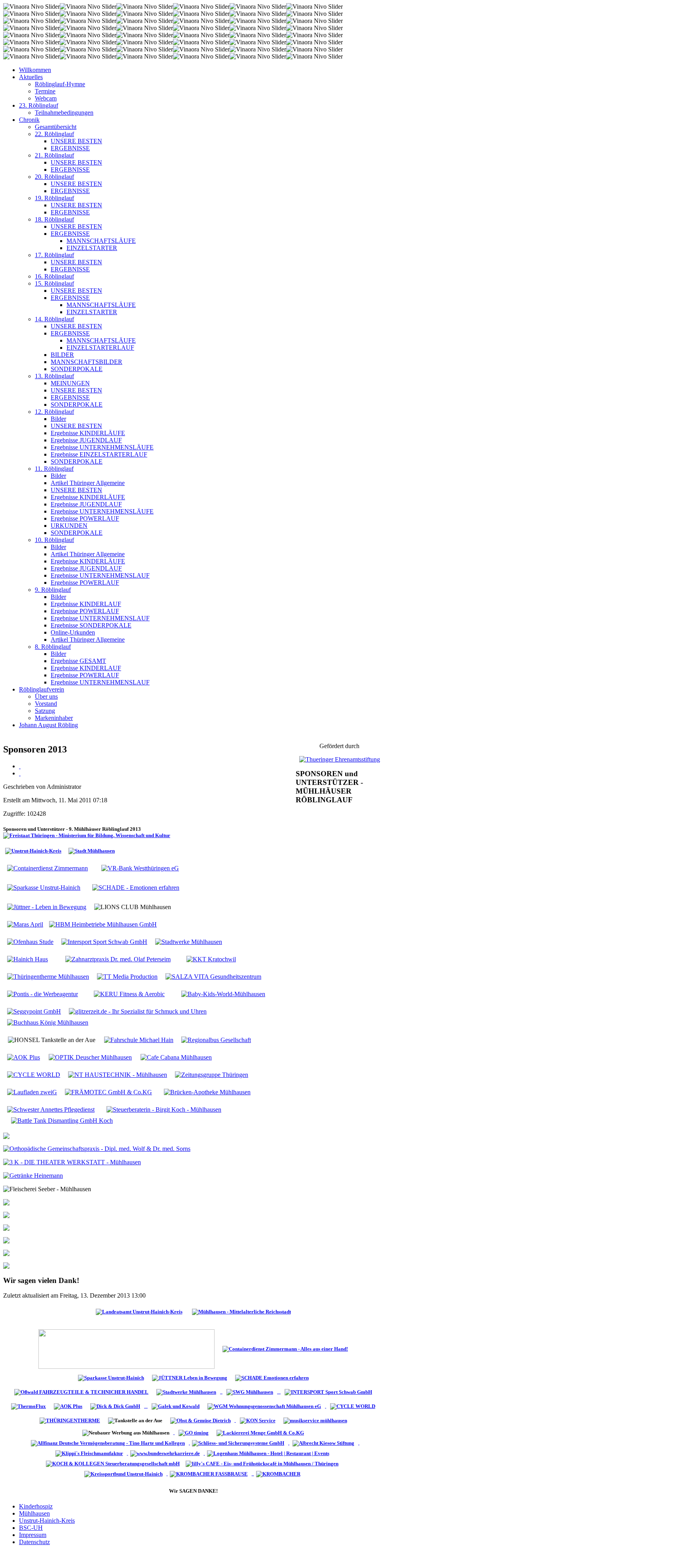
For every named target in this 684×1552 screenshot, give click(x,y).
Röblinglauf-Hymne (60, 84)
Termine (45, 91)
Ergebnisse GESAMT (78, 661)
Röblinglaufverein (41, 689)
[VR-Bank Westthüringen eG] (140, 867)
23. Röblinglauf (38, 105)
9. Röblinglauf (53, 589)
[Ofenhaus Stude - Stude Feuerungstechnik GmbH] (30, 941)
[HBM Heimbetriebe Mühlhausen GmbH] (103, 924)
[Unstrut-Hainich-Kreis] (33, 850)
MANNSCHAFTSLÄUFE (101, 240)
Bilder (58, 418)
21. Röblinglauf (54, 155)
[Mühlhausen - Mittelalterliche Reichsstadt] (241, 1311)
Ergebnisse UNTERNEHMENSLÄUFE (102, 447)
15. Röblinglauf (54, 283)
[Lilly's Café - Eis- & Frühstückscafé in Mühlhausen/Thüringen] (263, 1463)
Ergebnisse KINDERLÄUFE (88, 433)
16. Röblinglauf (54, 276)
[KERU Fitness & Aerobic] (129, 993)
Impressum (32, 1534)
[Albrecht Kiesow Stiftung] (325, 1443)
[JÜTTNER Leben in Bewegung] (189, 1377)
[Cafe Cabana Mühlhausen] (138, 1039)
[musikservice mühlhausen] (315, 1420)
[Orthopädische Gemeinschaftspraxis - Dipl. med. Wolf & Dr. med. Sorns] (96, 1148)
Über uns (46, 696)
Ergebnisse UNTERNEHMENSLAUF (100, 575)
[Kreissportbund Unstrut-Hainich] (125, 1473)
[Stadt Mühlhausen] (92, 850)
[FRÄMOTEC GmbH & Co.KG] (108, 1091)
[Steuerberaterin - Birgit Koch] (164, 1109)
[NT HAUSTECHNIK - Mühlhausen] (117, 1074)
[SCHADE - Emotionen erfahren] (135, 887)
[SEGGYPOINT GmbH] (34, 1011)
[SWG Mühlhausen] (299, 1392)
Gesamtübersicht (55, 126)
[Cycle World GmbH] (352, 1406)
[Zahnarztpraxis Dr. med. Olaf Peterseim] (117, 958)
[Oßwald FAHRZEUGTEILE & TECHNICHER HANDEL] (81, 1392)
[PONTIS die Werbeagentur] (42, 993)
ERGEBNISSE (70, 148)
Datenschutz (34, 1542)
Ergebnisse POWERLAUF (85, 518)
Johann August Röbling (48, 725)
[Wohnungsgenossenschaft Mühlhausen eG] (264, 1406)
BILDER (62, 354)
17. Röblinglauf (54, 255)
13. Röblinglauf (54, 376)
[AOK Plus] (23, 1057)
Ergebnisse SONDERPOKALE (91, 625)
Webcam (46, 98)
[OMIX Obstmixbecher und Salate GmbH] (257, 1420)
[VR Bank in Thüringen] (126, 1348)
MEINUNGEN (70, 383)
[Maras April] (25, 924)
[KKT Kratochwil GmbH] (211, 958)
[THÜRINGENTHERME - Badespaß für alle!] (70, 1420)
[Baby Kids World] (223, 993)
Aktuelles (31, 77)
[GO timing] (194, 1432)
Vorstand (46, 703)
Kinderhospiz (36, 1506)
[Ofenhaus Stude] (221, 1392)
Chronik (29, 119)
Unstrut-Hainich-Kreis (47, 1520)
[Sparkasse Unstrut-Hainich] (43, 887)
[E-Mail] (20, 773)
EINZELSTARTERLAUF (100, 347)
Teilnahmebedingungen (64, 112)
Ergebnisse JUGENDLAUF (86, 440)
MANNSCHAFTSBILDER (86, 361)
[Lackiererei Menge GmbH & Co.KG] (260, 1432)
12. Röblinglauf (54, 411)
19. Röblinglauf (54, 198)
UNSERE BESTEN (76, 141)
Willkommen (35, 69)
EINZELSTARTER (91, 247)
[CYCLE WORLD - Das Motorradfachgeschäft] (33, 1074)
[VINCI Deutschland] (127, 1453)
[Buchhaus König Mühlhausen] (47, 1022)
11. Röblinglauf (54, 468)
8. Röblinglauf (53, 646)
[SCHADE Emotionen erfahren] (272, 1377)
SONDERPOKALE (77, 369)
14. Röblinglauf (54, 319)
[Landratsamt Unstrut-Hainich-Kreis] (139, 1311)
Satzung (45, 710)
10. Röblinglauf (54, 539)
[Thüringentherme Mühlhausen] (48, 976)
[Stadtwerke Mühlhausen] (188, 941)
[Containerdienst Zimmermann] (47, 867)
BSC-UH (31, 1527)
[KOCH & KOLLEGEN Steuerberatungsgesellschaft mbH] (114, 1463)
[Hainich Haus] (27, 958)
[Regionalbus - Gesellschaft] (216, 1039)
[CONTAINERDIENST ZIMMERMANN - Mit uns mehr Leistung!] (285, 1348)
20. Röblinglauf (54, 176)
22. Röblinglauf (54, 134)
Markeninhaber (54, 717)
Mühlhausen (34, 1513)
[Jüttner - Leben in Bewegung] (46, 906)
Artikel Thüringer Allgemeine (88, 482)
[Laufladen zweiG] (32, 1091)
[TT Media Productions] (127, 976)
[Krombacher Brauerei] (279, 1473)
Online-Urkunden (73, 632)
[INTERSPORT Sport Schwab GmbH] (104, 941)
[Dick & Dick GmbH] (117, 1406)
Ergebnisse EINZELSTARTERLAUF (99, 454)
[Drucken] (20, 766)
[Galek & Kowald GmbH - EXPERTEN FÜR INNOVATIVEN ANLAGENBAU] (175, 1406)
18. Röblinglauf (54, 219)
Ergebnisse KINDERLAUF (86, 604)
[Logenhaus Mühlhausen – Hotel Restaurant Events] (269, 1453)
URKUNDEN (69, 525)
